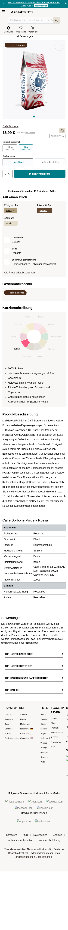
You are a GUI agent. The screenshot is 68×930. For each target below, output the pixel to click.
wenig (9, 223)
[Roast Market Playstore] (38, 771)
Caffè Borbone (10, 126)
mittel (9, 210)
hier (53, 635)
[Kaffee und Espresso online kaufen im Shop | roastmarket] (22, 12)
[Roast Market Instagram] (14, 756)
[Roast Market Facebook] (43, 756)
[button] (8, 174)
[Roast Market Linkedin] (53, 756)
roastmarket (41, 6)
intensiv (43, 210)
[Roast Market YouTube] (34, 756)
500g (10, 148)
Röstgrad (11, 205)
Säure (9, 218)
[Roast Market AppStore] (29, 771)
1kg (26, 148)
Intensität (44, 205)
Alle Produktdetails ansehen (19, 272)
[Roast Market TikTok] (24, 756)
